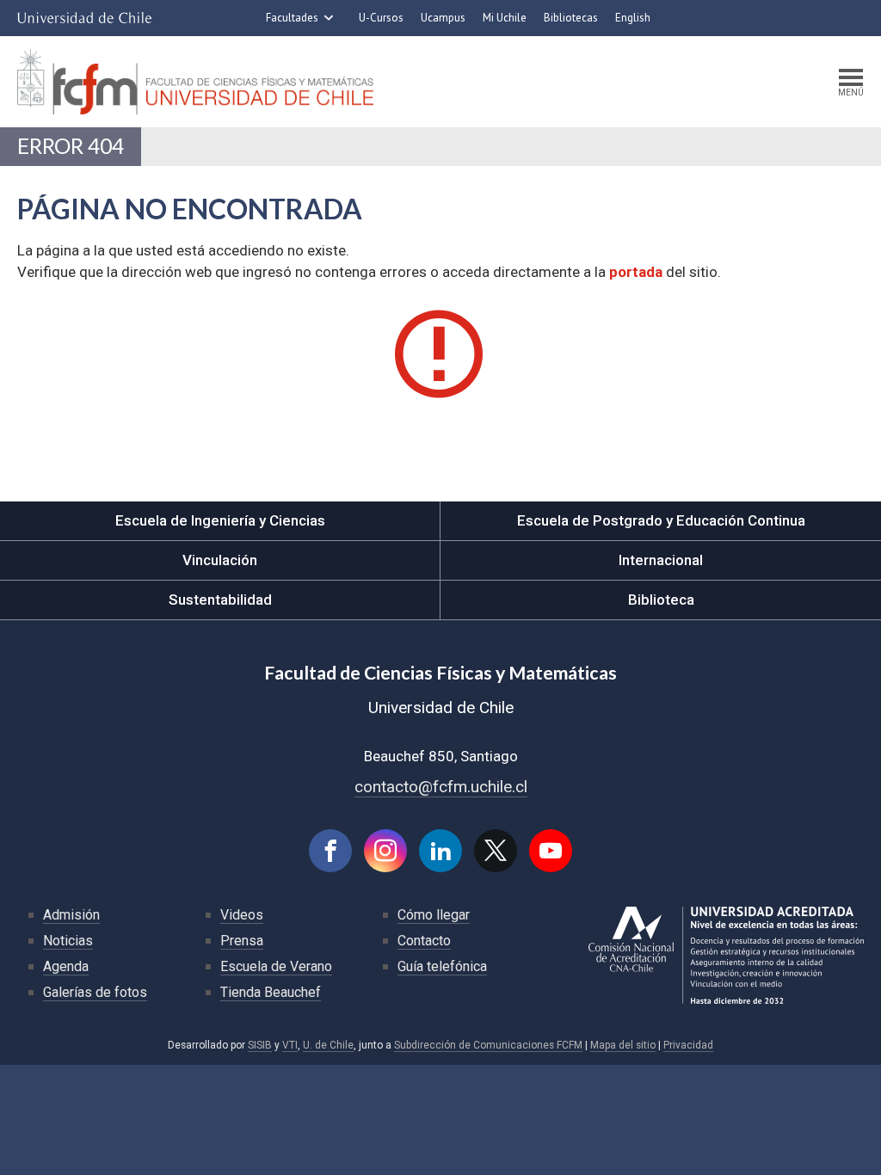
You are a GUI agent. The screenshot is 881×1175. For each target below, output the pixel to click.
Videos (241, 915)
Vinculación (219, 560)
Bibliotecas (571, 17)
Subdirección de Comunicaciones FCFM (488, 1045)
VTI (290, 1045)
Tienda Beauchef (270, 992)
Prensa (241, 940)
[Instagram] (385, 850)
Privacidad (688, 1045)
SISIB (260, 1045)
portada (635, 271)
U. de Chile (328, 1045)
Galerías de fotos (95, 992)
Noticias (68, 940)
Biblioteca (661, 599)
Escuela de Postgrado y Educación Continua (661, 520)
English (632, 17)
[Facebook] (330, 850)
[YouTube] (550, 850)
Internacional (661, 560)
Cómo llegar (433, 915)
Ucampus (443, 17)
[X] (495, 850)
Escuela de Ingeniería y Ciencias (220, 520)
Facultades (292, 17)
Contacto (424, 940)
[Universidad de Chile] (84, 18)
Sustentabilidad (220, 599)
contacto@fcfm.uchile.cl (440, 787)
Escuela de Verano (276, 966)
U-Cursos (381, 17)
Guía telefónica (442, 966)
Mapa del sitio (623, 1045)
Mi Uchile (505, 17)
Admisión (71, 915)
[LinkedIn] (440, 850)
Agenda (66, 966)
